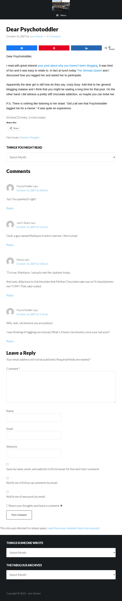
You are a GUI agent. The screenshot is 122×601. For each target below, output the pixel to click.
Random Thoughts (30, 137)
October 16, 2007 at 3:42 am (32, 226)
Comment (13, 368)
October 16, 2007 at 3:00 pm (32, 190)
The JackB (61, 5)
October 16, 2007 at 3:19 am (32, 314)
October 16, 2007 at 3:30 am (32, 263)
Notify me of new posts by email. (26, 496)
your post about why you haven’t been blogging (68, 65)
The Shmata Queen (89, 70)
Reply (10, 208)
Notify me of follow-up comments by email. (32, 482)
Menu (63, 15)
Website (11, 446)
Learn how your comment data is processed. (73, 528)
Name (10, 411)
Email (9, 428)
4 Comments (54, 36)
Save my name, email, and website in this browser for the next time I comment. (53, 469)
